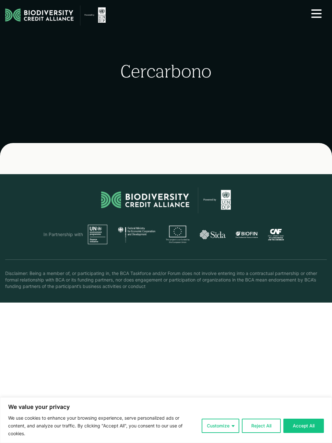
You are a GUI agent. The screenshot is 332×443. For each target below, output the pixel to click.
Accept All (303, 425)
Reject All (261, 425)
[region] (166, 420)
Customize (218, 425)
